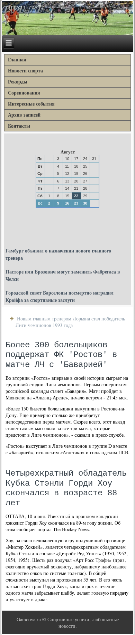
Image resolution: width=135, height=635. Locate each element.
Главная (17, 59)
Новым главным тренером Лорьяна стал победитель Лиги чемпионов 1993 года (70, 321)
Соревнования (24, 92)
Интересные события (31, 103)
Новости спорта (25, 70)
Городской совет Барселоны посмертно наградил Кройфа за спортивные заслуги (60, 296)
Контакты (19, 125)
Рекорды (17, 81)
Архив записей (24, 114)
